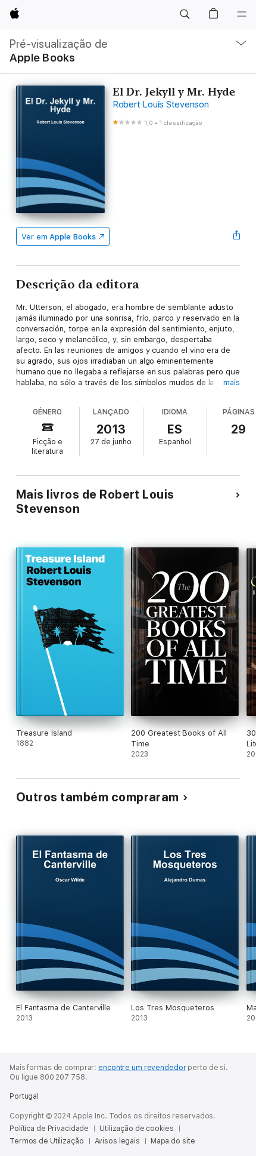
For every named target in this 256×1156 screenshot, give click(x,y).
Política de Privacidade (49, 1128)
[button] (184, 14)
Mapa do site (173, 1141)
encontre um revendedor (142, 1067)
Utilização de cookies (136, 1128)
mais (231, 382)
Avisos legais (117, 1141)
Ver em (58, 236)
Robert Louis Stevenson (161, 104)
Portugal (24, 1096)
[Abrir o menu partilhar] (236, 236)
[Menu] (241, 14)
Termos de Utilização (47, 1141)
